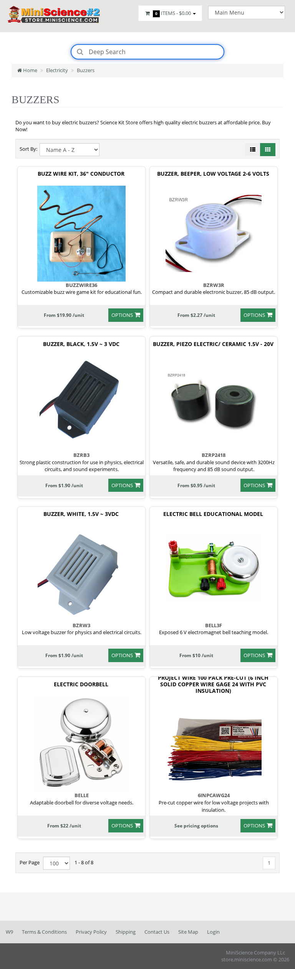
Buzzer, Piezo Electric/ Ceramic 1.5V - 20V (213, 344)
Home (29, 70)
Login (213, 931)
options (122, 314)
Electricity (57, 70)
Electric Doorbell (81, 684)
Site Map (188, 931)
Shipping (126, 931)
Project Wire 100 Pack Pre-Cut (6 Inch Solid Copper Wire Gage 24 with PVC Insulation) (213, 684)
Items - (173, 13)
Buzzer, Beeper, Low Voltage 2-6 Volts (213, 174)
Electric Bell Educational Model (213, 514)
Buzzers (85, 70)
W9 (9, 931)
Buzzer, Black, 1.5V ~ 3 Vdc (81, 344)
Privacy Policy (91, 931)
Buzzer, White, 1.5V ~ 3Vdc (81, 514)
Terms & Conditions (44, 931)
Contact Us (156, 931)
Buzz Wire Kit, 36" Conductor (81, 174)
